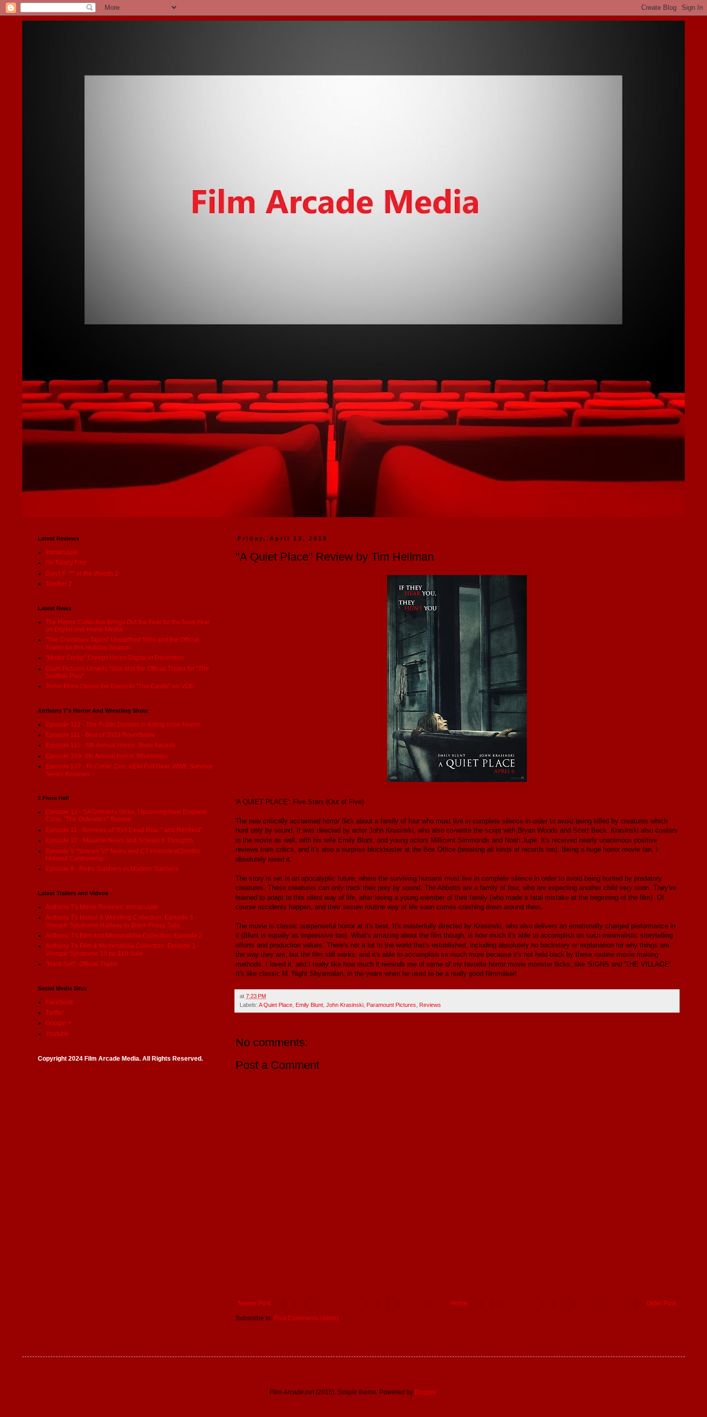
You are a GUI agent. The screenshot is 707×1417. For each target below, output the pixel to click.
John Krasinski (344, 1005)
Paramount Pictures (391, 1005)
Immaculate (62, 552)
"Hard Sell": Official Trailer (82, 964)
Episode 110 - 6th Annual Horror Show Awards (110, 745)
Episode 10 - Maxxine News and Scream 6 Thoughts (119, 840)
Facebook (59, 1002)
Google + (58, 1023)
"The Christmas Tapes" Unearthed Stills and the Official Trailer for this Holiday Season (122, 643)
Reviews (430, 1005)
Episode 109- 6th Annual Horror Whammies (107, 756)
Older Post (661, 1303)
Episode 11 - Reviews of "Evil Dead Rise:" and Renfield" (124, 830)
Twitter (55, 1012)
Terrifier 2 (59, 583)
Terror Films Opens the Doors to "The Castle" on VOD (120, 686)
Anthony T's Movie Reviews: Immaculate (102, 907)
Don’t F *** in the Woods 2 (82, 573)
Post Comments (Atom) (306, 1318)
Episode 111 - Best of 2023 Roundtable (100, 734)
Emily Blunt (309, 1005)
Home (458, 1303)
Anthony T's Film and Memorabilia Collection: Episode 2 (124, 935)
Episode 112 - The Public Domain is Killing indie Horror (123, 724)
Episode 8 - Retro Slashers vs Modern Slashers (112, 868)
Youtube (57, 1033)
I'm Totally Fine (66, 562)
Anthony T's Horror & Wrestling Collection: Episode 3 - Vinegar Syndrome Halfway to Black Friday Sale (121, 921)
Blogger (425, 1392)
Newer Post (254, 1303)
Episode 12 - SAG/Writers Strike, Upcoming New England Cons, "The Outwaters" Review (126, 815)
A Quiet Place (275, 1005)
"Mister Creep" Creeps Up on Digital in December (115, 657)
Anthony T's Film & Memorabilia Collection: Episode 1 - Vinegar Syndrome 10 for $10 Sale (122, 949)
